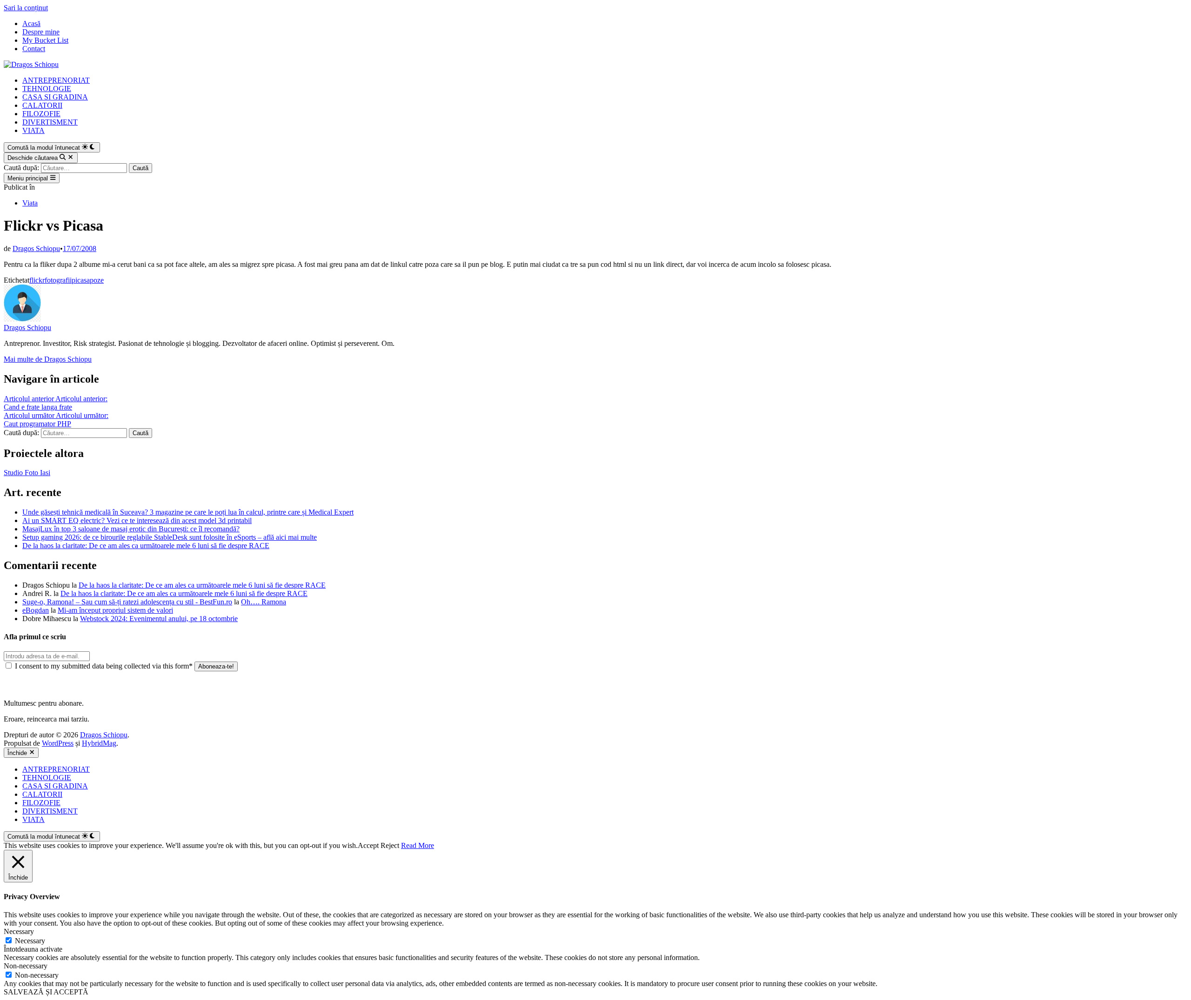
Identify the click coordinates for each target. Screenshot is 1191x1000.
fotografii (58, 280)
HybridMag (99, 743)
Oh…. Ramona (263, 602)
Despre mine (41, 32)
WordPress (58, 743)
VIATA (33, 130)
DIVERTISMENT (50, 122)
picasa (81, 280)
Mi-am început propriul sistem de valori (115, 610)
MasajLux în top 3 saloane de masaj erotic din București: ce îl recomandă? (131, 529)
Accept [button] (368, 845)
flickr (37, 280)
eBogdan (35, 610)
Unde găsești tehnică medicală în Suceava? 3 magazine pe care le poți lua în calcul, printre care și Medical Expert (188, 512)
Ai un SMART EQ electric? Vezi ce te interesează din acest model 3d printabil (137, 520)
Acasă (31, 23)
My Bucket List (45, 40)
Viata (30, 203)
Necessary (30, 941)
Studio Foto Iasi (27, 473)
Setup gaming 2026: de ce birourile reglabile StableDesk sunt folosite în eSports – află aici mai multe (169, 537)
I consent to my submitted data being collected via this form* (103, 666)
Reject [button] (390, 845)
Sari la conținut (26, 8)
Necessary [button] (19, 931)
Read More (417, 845)
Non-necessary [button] (25, 966)
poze (97, 280)
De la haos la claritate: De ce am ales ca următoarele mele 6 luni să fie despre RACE (145, 546)
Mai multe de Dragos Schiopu (48, 359)
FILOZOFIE (41, 114)
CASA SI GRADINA (55, 97)
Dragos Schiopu (36, 248)
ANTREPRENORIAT (56, 80)
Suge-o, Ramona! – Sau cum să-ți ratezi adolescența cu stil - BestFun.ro (127, 602)
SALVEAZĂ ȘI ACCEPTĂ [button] (46, 992)
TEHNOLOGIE (46, 89)
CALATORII (42, 105)
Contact (33, 49)
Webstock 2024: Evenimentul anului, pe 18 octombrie (159, 619)
